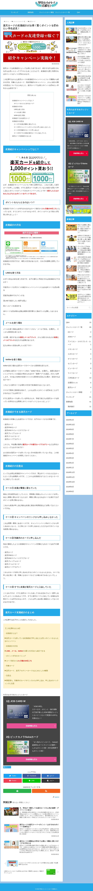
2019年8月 (70, 434)
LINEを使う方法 (19, 109)
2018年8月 (70, 491)
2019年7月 (70, 439)
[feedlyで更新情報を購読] (17, 791)
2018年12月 (70, 472)
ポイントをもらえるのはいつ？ (24, 103)
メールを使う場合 (20, 112)
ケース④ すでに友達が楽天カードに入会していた (30, 133)
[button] (89, 307)
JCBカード (79, 337)
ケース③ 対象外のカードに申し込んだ (26, 130)
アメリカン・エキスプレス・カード (79, 343)
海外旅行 (79, 406)
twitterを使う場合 (19, 115)
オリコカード (79, 359)
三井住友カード (79, 378)
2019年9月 (70, 429)
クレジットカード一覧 (78, 327)
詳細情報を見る (31, 726)
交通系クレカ (79, 383)
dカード (79, 332)
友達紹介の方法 (17, 106)
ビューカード (79, 368)
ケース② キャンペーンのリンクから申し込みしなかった (32, 127)
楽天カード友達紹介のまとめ (21, 136)
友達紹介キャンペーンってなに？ (23, 100)
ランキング (78, 397)
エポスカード (79, 354)
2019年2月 (70, 463)
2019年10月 (70, 424)
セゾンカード (79, 363)
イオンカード (79, 349)
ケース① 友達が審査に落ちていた (25, 124)
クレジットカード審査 (78, 392)
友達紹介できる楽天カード (21, 118)
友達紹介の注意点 (18, 121)
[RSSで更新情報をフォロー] (46, 791)
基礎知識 (78, 402)
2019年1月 (70, 468)
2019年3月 (70, 458)
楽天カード (7, 767)
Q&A (78, 322)
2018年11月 (70, 477)
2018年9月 (70, 487)
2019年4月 (70, 453)
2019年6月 (70, 444)
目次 (29, 95)
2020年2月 (70, 420)
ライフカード (79, 373)
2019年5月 (70, 448)
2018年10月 (70, 482)
